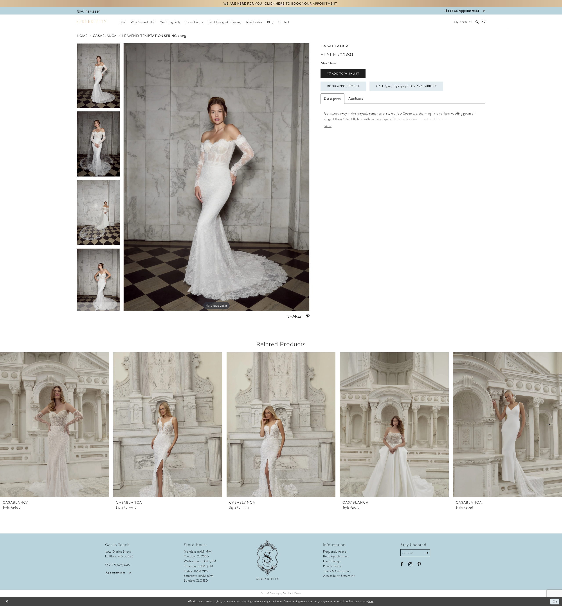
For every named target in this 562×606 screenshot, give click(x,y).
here (370, 601)
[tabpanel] (98, 77)
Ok (555, 601)
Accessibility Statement (339, 576)
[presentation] (54, 424)
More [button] (327, 126)
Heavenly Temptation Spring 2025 (154, 36)
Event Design (332, 561)
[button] (463, 22)
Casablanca (105, 36)
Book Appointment (343, 86)
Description (332, 98)
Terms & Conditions (336, 571)
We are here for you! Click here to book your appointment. (281, 3)
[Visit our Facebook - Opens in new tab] (401, 564)
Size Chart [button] (328, 63)
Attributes (355, 98)
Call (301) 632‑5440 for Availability (406, 86)
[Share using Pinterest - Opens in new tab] (308, 316)
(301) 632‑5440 (117, 564)
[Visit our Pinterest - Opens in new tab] (419, 564)
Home (82, 36)
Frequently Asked (335, 551)
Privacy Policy (332, 566)
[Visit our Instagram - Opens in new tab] (410, 564)
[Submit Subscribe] (426, 552)
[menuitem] (121, 22)
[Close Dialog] (7, 601)
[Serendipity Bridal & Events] (91, 21)
